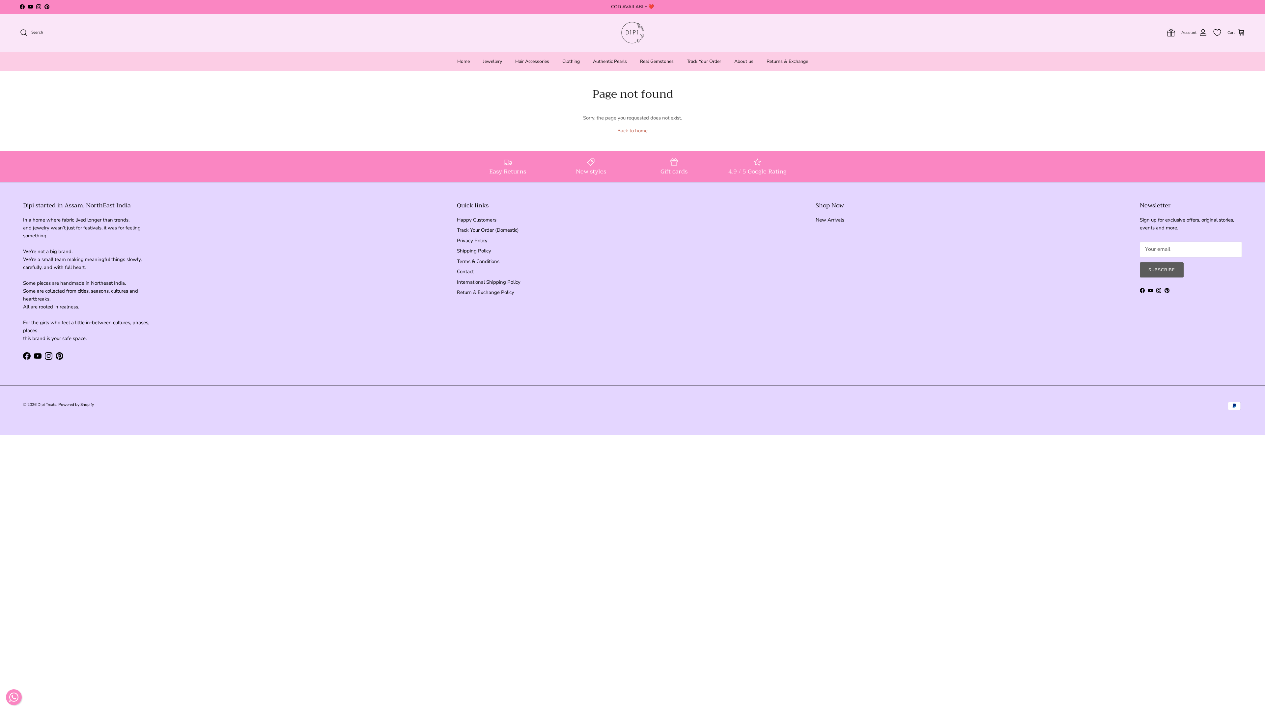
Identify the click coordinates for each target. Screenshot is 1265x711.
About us (743, 61)
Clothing (571, 61)
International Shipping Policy (488, 282)
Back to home (632, 130)
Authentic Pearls (610, 61)
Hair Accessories (532, 61)
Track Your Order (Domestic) (488, 230)
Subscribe (1161, 270)
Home (463, 61)
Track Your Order (704, 61)
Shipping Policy (474, 251)
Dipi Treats (47, 404)
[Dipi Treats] (632, 32)
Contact (465, 271)
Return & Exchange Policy (485, 292)
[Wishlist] (1217, 32)
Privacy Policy (472, 240)
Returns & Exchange (787, 61)
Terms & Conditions (478, 261)
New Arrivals (830, 220)
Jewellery (492, 61)
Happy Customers (476, 220)
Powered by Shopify (76, 404)
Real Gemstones (657, 61)
